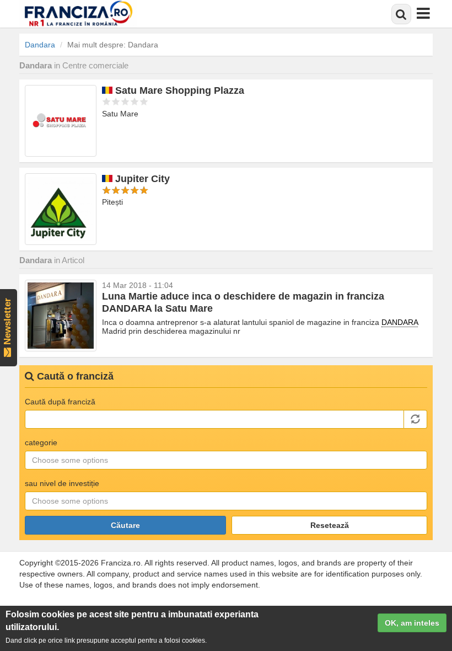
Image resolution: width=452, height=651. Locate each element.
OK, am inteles (412, 622)
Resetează (329, 525)
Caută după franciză (60, 401)
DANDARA (399, 322)
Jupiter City (142, 178)
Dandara (40, 44)
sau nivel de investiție (62, 483)
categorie (41, 442)
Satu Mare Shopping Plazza (179, 90)
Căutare (125, 525)
